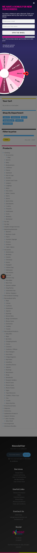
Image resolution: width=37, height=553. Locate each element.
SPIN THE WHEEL (18, 33)
